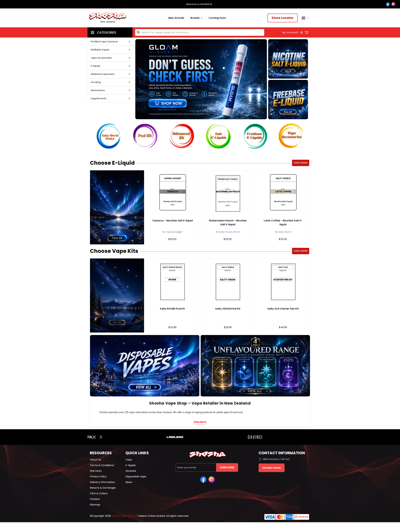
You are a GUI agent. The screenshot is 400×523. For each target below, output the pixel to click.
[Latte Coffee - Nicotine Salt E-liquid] (283, 192)
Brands (195, 18)
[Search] (139, 32)
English (306, 18)
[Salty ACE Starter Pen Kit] (283, 281)
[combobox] (199, 32)
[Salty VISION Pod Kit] (227, 281)
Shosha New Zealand (124, 516)
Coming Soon (217, 18)
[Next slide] (261, 81)
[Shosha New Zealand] (201, 79)
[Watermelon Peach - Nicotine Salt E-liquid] (227, 192)
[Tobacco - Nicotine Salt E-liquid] (172, 192)
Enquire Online (271, 467)
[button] (110, 32)
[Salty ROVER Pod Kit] (172, 281)
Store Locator (283, 18)
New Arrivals (176, 18)
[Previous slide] (141, 81)
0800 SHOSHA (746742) (276, 459)
